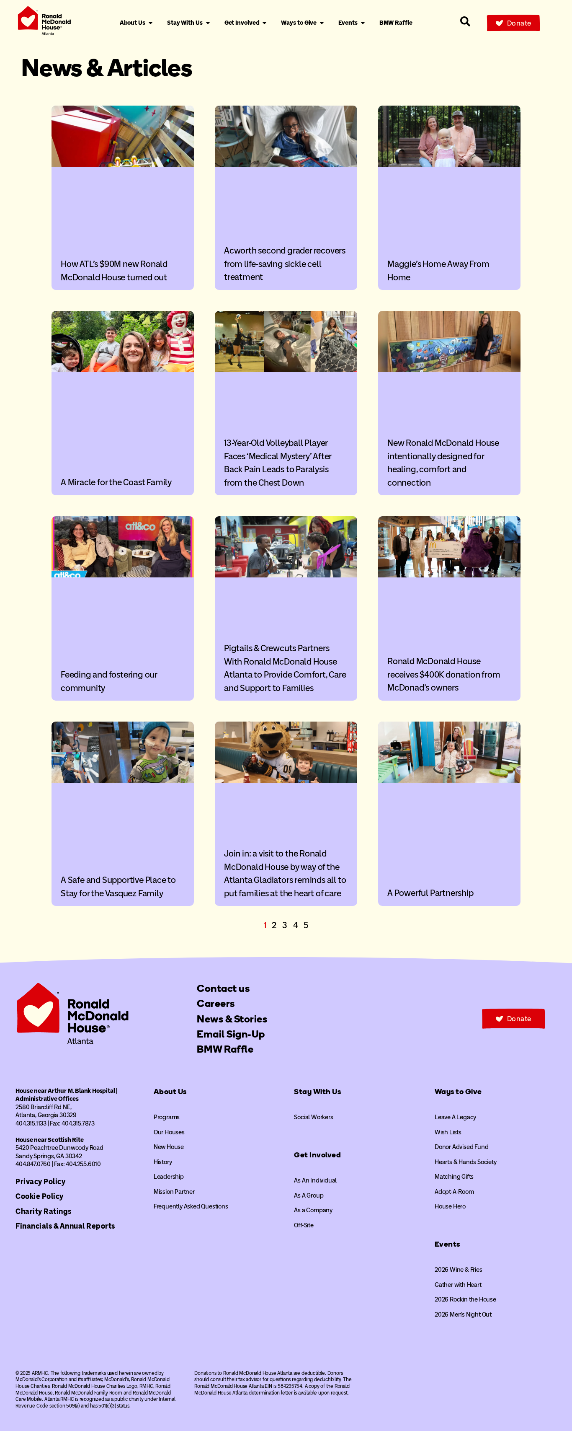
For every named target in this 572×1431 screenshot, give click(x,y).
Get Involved (317, 1154)
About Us (170, 1091)
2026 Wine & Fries (458, 1269)
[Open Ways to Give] (322, 23)
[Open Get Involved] (264, 23)
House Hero (450, 1206)
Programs (167, 1117)
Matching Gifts (454, 1176)
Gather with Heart (458, 1285)
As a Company (313, 1210)
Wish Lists (448, 1132)
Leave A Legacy (455, 1117)
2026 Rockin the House (465, 1299)
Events (447, 1244)
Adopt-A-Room (454, 1192)
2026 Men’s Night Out (463, 1314)
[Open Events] (363, 23)
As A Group (308, 1195)
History (163, 1162)
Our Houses (169, 1132)
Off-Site (303, 1225)
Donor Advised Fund (461, 1147)
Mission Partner (174, 1192)
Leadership (169, 1176)
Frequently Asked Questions (191, 1206)
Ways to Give (458, 1091)
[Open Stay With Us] (208, 23)
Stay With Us (317, 1091)
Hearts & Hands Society (466, 1162)
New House (169, 1147)
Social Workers (313, 1117)
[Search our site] (465, 21)
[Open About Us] (150, 23)
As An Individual (315, 1180)
